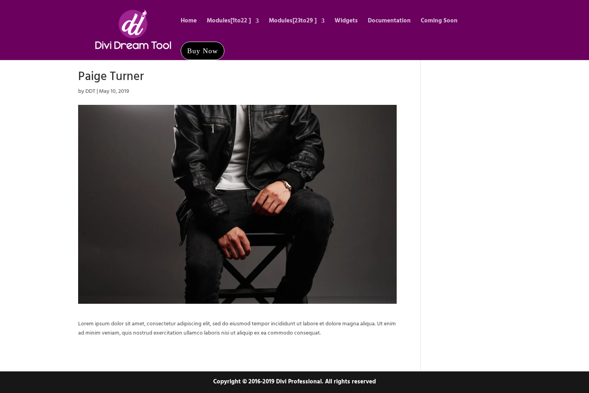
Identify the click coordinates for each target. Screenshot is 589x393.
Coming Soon (439, 22)
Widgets (346, 22)
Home (189, 22)
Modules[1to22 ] (229, 22)
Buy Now (202, 51)
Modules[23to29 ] (293, 22)
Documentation (389, 22)
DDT (90, 91)
